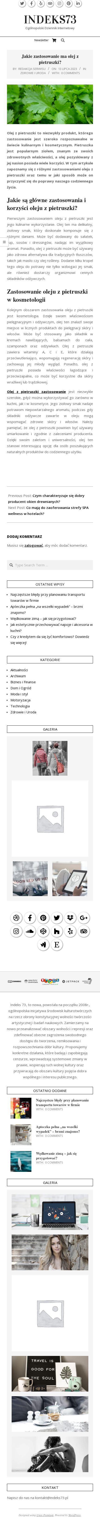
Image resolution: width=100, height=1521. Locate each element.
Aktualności (19, 670)
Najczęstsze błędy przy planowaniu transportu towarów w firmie (62, 1102)
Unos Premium (45, 1515)
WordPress (74, 1515)
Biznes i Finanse (23, 682)
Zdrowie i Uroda (33, 73)
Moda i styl (19, 694)
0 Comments (70, 73)
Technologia (20, 706)
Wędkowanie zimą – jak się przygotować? (43, 618)
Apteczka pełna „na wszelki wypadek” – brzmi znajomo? (58, 1129)
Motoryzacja (20, 700)
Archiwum (18, 676)
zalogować (33, 545)
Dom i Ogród (20, 688)
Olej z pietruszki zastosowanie (36, 391)
